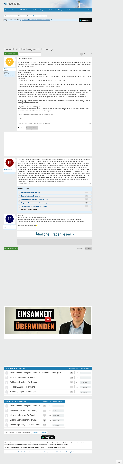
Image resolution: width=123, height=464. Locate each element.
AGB (57, 452)
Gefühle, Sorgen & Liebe (23, 433)
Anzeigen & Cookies (49, 452)
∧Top (119, 461)
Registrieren (87, 13)
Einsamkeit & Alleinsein (39, 433)
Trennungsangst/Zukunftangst (23, 391)
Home (7, 10)
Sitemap (75, 452)
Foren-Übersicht (9, 433)
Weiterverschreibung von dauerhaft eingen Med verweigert (35, 372)
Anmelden (88, 10)
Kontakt (20, 452)
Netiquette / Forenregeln (66, 452)
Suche (35, 10)
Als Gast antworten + (11, 54)
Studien (69, 10)
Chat (50, 10)
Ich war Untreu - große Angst (22, 377)
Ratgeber (43, 10)
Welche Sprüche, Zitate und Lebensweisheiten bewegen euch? (37, 424)
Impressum (32, 452)
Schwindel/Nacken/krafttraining (23, 410)
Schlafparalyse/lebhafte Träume (23, 382)
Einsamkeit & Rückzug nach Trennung (28, 49)
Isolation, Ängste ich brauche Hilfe (25, 386)
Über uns (26, 452)
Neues (14, 10)
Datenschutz (39, 452)
